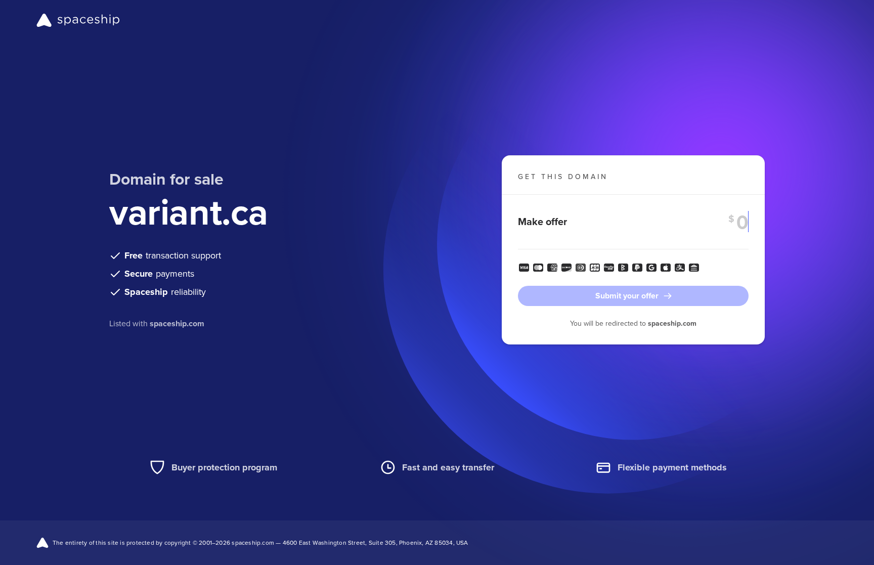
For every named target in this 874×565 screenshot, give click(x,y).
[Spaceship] (78, 20)
